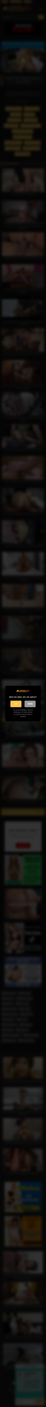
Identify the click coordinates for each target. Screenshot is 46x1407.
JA (16, 704)
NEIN (30, 704)
